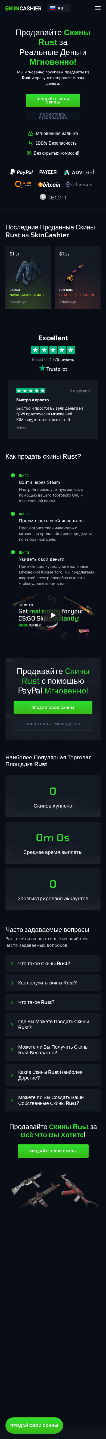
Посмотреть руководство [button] (53, 115)
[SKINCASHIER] (23, 8)
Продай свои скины (53, 707)
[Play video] (53, 615)
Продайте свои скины (53, 100)
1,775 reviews (62, 359)
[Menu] (98, 8)
